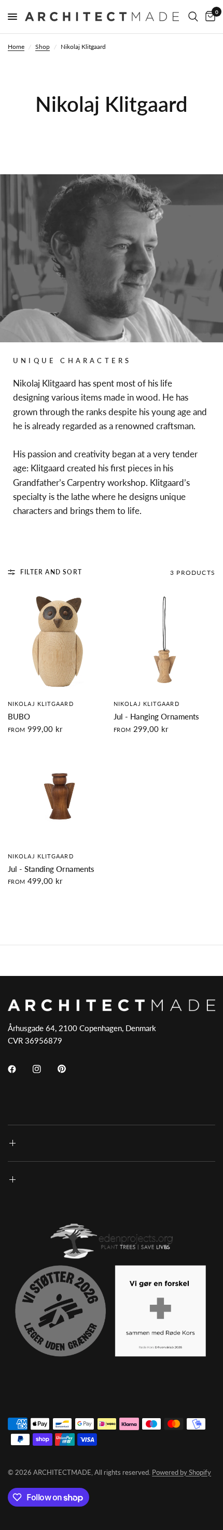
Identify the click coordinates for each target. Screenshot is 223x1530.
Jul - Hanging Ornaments (156, 716)
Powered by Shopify (181, 1472)
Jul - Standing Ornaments (51, 868)
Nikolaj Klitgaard (41, 703)
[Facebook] (19, 1069)
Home (16, 46)
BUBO (19, 716)
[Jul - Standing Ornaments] (58, 794)
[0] (208, 16)
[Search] (193, 16)
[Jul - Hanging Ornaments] (164, 642)
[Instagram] (44, 1069)
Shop (42, 46)
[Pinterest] (69, 1068)
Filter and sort (51, 572)
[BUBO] (58, 642)
